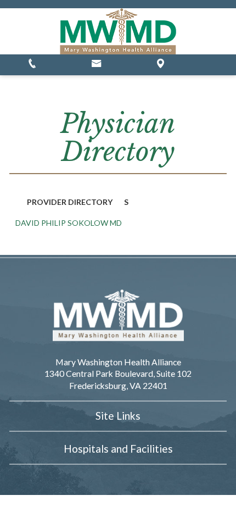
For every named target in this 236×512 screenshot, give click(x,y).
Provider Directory (70, 202)
